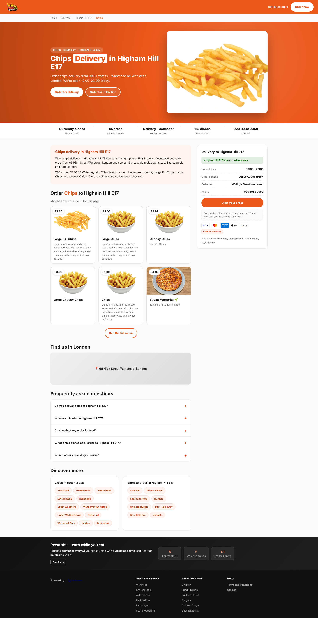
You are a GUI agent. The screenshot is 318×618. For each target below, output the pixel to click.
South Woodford (66, 506)
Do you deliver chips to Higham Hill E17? (81, 406)
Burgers (158, 498)
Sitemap (231, 589)
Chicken (135, 490)
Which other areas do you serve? (77, 455)
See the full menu (121, 333)
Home (53, 18)
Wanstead (63, 490)
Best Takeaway (164, 506)
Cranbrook (103, 523)
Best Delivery (138, 515)
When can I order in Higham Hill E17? (79, 418)
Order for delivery (67, 92)
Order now (302, 7)
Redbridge (85, 498)
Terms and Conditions (239, 584)
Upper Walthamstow (69, 515)
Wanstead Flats (66, 523)
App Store (58, 562)
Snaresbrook (83, 490)
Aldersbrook (104, 490)
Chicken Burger (139, 506)
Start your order (232, 203)
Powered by (57, 580)
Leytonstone (64, 498)
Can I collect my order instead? (75, 430)
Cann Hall (93, 515)
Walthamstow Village (95, 506)
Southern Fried (138, 498)
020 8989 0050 (278, 6)
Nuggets (157, 515)
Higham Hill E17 (83, 18)
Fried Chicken (155, 490)
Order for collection (103, 92)
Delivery (65, 18)
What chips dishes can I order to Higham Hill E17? (88, 443)
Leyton (86, 523)
